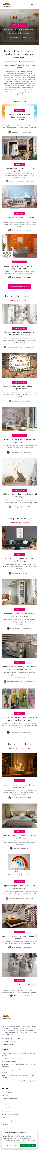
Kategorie (5, 1104)
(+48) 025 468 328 (9, 1041)
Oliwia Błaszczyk (7, 1092)
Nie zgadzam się (11, 1145)
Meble (3, 1117)
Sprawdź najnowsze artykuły (19, 286)
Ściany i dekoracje (19, 25)
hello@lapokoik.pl (9, 1044)
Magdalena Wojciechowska (10, 1098)
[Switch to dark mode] (32, 4)
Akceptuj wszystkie (28, 1145)
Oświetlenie (19, 110)
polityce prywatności (19, 1142)
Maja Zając (5, 1095)
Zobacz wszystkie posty (19, 300)
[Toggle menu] (36, 4)
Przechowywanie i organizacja (11, 1114)
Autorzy (5, 1088)
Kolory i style (19, 213)
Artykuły (5, 1049)
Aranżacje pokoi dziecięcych (10, 1108)
